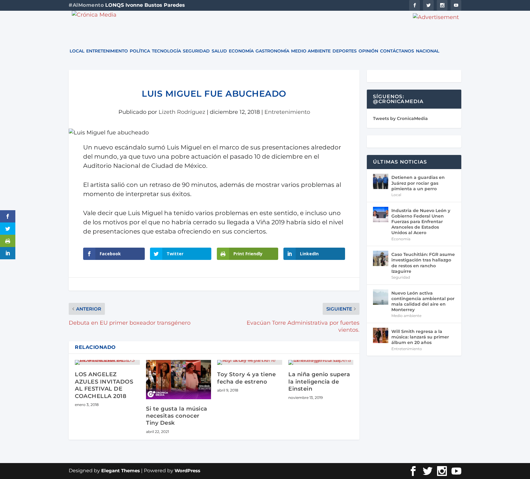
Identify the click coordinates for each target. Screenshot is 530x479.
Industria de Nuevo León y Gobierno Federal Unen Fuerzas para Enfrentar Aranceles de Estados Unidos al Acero (420, 222)
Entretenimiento (107, 51)
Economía (241, 51)
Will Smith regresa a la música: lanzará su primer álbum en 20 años (420, 337)
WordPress (187, 470)
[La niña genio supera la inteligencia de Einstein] (320, 362)
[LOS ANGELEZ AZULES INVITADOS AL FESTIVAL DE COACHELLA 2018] (107, 362)
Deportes (344, 51)
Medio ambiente (311, 51)
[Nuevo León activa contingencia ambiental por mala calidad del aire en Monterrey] (380, 297)
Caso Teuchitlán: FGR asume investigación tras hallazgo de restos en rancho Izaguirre (423, 263)
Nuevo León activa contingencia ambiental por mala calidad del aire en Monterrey (423, 301)
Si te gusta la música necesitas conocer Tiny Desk (176, 416)
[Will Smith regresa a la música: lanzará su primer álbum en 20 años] (380, 335)
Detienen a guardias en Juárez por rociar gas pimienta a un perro (418, 183)
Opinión (368, 51)
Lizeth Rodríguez (182, 112)
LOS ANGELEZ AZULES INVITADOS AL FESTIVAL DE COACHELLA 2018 (104, 385)
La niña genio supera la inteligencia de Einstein (319, 381)
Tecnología (166, 51)
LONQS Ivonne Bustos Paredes (145, 5)
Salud (219, 51)
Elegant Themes (120, 470)
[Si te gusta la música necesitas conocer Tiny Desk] (178, 379)
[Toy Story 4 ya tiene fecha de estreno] (249, 362)
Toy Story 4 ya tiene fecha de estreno (246, 378)
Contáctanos (397, 51)
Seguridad (196, 51)
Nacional (427, 51)
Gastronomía (272, 51)
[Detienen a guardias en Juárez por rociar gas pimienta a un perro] (380, 181)
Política (140, 51)
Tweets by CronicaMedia (400, 118)
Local (77, 51)
